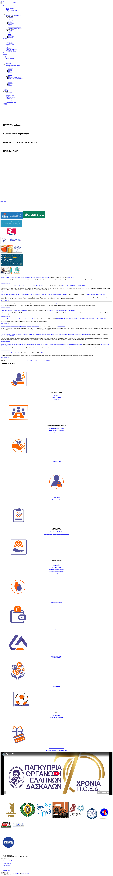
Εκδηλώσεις (56, 399)
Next (47, 360)
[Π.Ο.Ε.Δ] (3, 3)
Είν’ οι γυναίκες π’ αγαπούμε (7, 303)
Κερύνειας (10, 88)
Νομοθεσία (5, 90)
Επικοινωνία (5, 103)
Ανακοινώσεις (9, 92)
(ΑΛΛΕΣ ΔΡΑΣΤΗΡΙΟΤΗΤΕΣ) (68, 285)
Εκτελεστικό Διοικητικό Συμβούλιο (13, 65)
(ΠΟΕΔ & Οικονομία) (44, 352)
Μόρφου (10, 72)
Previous (30, 360)
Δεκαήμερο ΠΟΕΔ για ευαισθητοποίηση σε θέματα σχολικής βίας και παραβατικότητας (19, 318)
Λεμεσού (10, 69)
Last (49, 360)
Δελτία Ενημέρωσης (10, 95)
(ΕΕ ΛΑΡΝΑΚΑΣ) (52, 303)
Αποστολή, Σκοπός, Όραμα (11, 60)
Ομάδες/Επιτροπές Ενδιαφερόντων (15, 78)
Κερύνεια (10, 75)
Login (2, 1)
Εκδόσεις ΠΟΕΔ (9, 63)
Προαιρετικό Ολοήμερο (11, 102)
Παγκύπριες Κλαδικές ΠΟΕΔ (14, 77)
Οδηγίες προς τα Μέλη (10, 97)
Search (14, 2)
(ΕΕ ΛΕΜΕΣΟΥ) (43, 303)
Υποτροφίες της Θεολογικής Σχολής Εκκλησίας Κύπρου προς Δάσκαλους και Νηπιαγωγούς (20, 326)
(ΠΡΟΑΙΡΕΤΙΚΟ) (105, 344)
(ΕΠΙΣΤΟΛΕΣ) (70, 277)
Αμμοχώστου (11, 73)
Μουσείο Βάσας (6, 870)
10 (41, 360)
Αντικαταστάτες (9, 98)
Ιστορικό (7, 59)
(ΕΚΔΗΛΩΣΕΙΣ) (91, 294)
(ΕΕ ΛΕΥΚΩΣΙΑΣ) (35, 303)
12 (44, 360)
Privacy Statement (25, 873)
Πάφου (9, 71)
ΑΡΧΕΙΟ (5, 89)
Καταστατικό (8, 62)
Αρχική (4, 56)
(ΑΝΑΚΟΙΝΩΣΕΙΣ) (50, 310)
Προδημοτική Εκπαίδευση (11, 99)
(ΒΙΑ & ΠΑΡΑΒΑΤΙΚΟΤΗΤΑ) (69, 310)
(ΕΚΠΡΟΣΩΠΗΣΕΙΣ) (80, 285)
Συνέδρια (56, 395)
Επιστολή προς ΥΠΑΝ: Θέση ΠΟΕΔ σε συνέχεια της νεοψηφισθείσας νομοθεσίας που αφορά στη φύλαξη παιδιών (25, 277)
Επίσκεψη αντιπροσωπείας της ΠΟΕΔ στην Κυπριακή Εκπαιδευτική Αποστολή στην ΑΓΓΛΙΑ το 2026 (22, 285)
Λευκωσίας (10, 68)
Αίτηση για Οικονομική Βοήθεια (56, 569)
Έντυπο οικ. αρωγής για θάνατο (56, 571)
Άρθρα (7, 96)
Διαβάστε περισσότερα (5, 283)
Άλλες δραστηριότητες (56, 397)
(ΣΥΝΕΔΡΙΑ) (11, 335)
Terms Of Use (17, 873)
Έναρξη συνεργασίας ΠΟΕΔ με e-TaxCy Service (11, 352)
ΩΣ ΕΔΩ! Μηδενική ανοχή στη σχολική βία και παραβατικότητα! (14, 310)
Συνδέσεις (5, 104)
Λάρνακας (10, 70)
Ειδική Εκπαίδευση (10, 100)
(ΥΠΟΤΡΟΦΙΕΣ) (61, 326)
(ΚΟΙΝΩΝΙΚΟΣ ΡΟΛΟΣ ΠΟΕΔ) (85, 318)
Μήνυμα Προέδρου (10, 58)
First (27, 360)
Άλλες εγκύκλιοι (9, 93)
